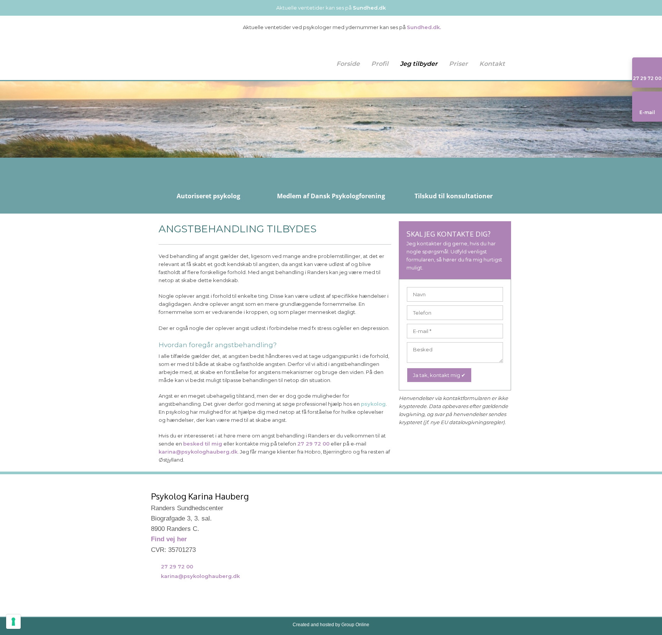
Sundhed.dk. (424, 27)
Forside (348, 63)
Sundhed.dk (369, 8)
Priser (458, 63)
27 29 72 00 (313, 444)
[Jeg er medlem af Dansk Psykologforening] (176, 599)
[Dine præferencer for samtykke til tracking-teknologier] (13, 621)
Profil (379, 63)
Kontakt (492, 63)
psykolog (373, 404)
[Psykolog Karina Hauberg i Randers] (193, 50)
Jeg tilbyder (419, 63)
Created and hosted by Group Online (331, 624)
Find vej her (169, 539)
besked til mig (202, 444)
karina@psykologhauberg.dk (198, 452)
